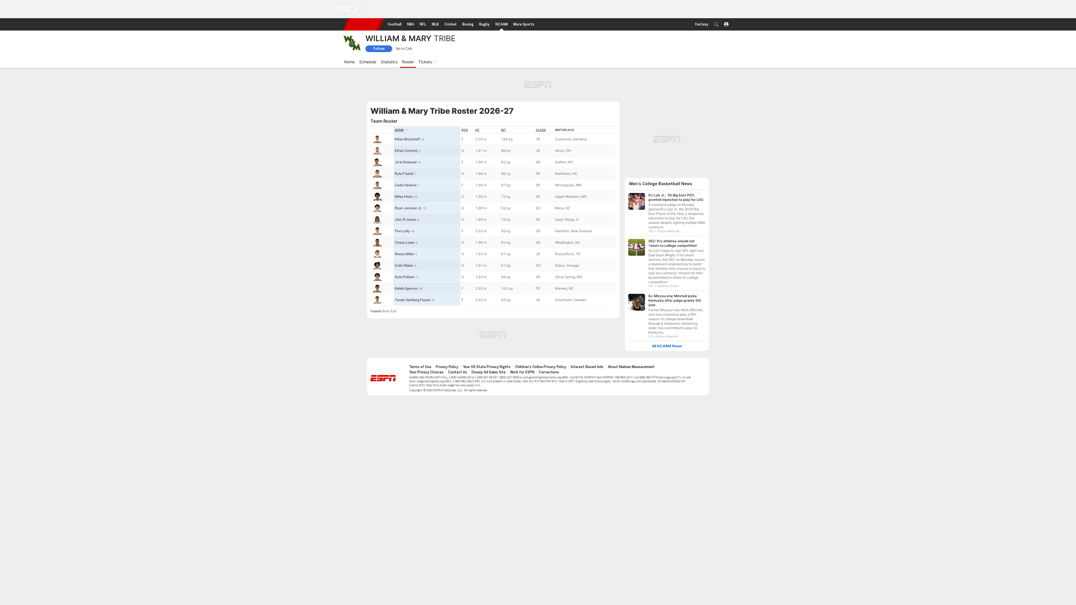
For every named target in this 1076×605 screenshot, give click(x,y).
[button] (716, 24)
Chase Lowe (404, 242)
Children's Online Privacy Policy (540, 367)
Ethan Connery (406, 150)
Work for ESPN (522, 372)
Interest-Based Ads (587, 367)
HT (477, 130)
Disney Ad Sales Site (488, 372)
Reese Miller (404, 254)
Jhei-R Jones (405, 219)
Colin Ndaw (404, 265)
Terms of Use (420, 367)
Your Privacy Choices (426, 372)
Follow (379, 48)
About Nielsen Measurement (631, 367)
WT (503, 130)
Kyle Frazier (404, 173)
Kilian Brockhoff (407, 139)
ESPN (363, 24)
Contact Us (457, 372)
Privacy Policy (447, 367)
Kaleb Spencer (406, 288)
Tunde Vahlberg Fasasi (412, 300)
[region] (493, 216)
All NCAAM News (667, 346)
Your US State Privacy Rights (487, 367)
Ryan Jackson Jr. (408, 208)
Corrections (549, 372)
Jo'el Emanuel (406, 162)
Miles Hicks (404, 196)
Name (399, 130)
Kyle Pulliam (404, 277)
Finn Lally (402, 231)
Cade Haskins (406, 185)
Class (541, 130)
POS (465, 130)
